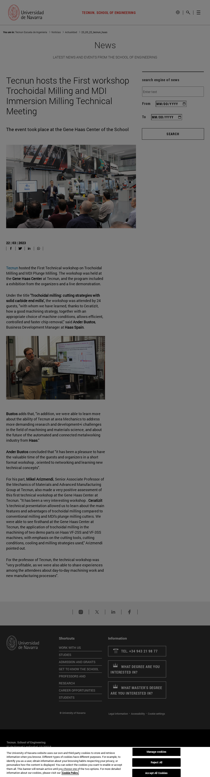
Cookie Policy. (70, 773)
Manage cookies (156, 752)
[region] (105, 762)
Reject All (156, 762)
